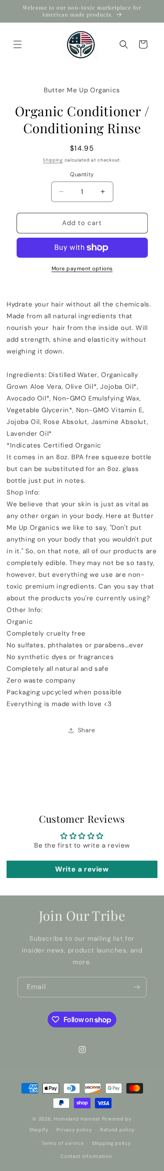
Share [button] (86, 730)
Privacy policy (74, 1130)
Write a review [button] (81, 869)
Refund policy (117, 1130)
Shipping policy (111, 1143)
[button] (17, 44)
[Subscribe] (136, 987)
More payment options (82, 268)
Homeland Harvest (77, 1119)
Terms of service (63, 1143)
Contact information (86, 1156)
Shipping (53, 160)
